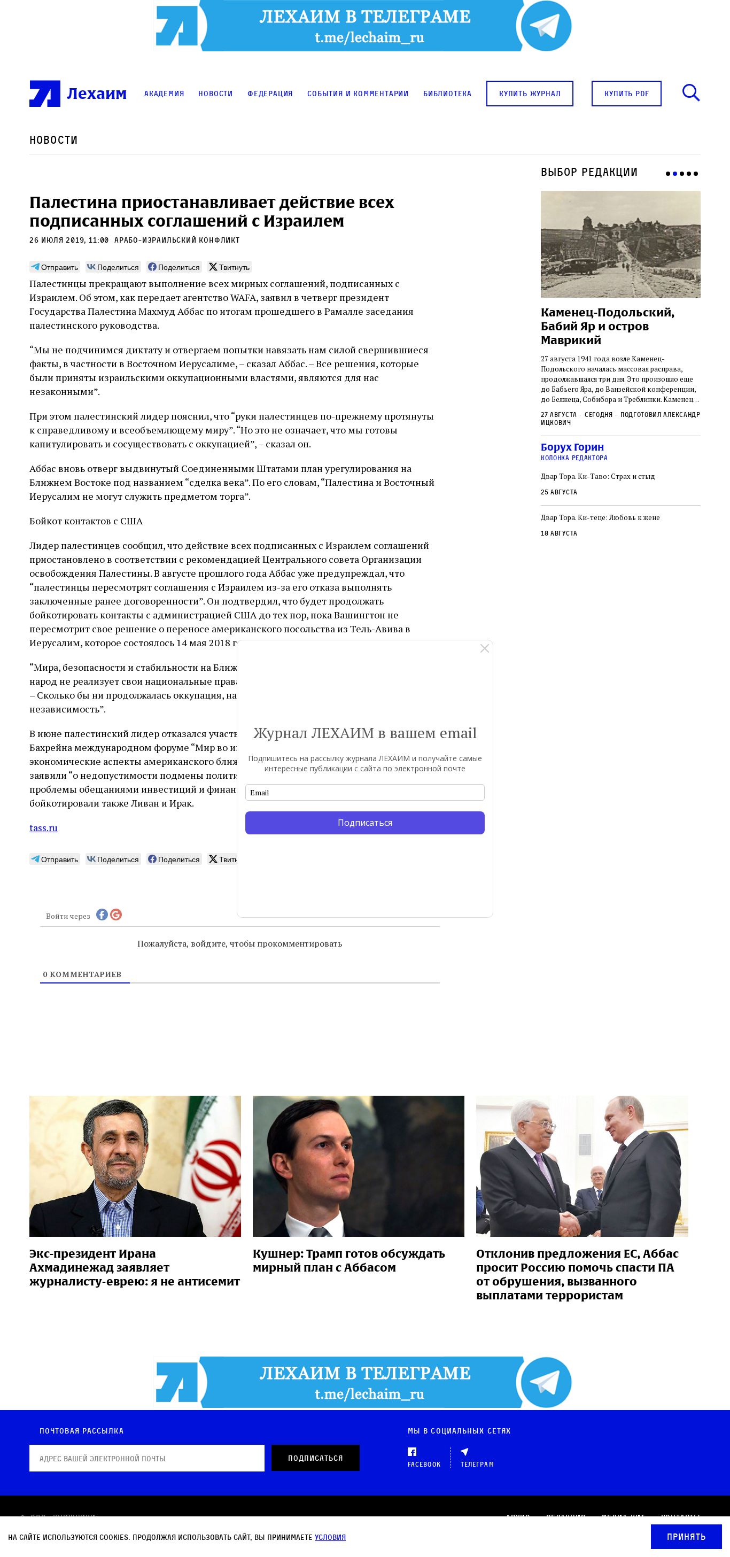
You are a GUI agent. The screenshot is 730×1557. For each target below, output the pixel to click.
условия (330, 1536)
